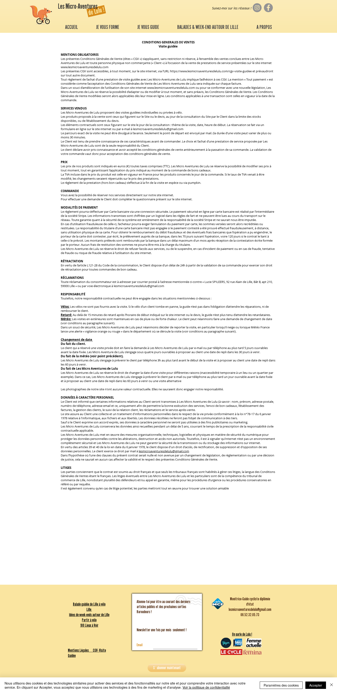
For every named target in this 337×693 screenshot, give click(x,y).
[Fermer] (331, 685)
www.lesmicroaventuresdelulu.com (84, 67)
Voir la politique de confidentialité (206, 687)
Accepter (315, 685)
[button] (107, 27)
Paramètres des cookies (281, 685)
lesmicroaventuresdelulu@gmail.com (158, 129)
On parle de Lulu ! (242, 634)
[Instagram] (257, 7)
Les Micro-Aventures (78, 6)
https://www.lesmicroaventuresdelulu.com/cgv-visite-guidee (211, 71)
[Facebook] (268, 7)
